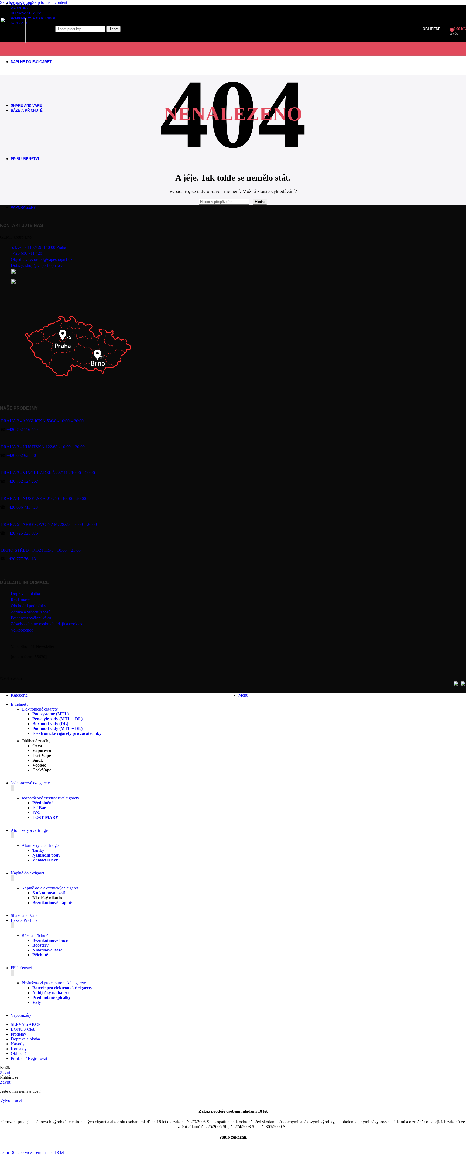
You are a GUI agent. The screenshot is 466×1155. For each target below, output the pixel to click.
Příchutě (40, 955)
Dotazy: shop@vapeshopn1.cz (37, 265)
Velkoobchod (22, 630)
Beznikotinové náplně (52, 902)
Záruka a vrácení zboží (30, 612)
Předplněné (42, 803)
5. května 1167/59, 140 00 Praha (38, 247)
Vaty (36, 1002)
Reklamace (20, 600)
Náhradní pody (46, 855)
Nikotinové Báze (47, 950)
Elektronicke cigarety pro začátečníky (66, 733)
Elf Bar (39, 807)
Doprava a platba (25, 593)
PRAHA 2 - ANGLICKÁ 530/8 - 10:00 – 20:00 (42, 421)
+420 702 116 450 (22, 429)
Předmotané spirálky (51, 997)
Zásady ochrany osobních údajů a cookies (46, 624)
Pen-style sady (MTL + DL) (57, 718)
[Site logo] (13, 41)
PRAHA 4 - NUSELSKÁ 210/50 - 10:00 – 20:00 (43, 498)
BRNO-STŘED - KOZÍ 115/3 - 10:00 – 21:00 (41, 550)
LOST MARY (45, 817)
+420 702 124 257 (22, 481)
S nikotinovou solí (48, 893)
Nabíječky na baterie (51, 992)
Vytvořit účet (11, 1100)
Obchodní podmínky (28, 606)
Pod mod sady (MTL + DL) (57, 728)
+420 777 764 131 (22, 559)
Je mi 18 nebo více (16, 1152)
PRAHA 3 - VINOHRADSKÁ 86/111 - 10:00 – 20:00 (48, 472)
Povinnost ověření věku (31, 618)
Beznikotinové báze (50, 940)
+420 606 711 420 (26, 253)
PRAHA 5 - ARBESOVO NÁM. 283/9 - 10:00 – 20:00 (49, 524)
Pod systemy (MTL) (50, 714)
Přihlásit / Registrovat (29, 1058)
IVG (36, 812)
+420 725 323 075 (22, 533)
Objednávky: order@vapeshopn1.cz (41, 259)
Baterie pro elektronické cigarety (62, 987)
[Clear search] (251, 201)
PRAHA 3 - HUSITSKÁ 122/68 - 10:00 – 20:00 (43, 446)
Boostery (40, 945)
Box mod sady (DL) (50, 723)
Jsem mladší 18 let (48, 1152)
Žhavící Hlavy (45, 860)
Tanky (38, 850)
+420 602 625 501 (22, 455)
